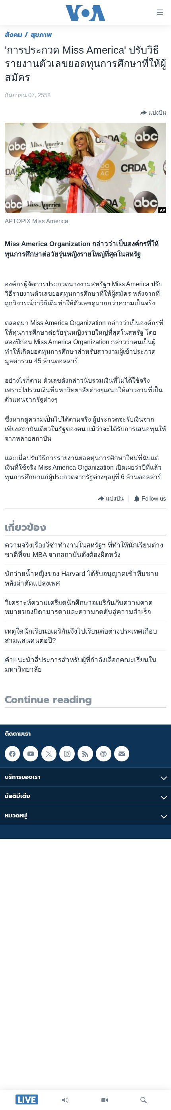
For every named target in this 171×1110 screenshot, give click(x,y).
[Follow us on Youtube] (30, 753)
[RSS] (85, 753)
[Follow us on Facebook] (12, 753)
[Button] (153, 113)
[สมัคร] (121, 753)
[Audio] (65, 1100)
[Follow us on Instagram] (66, 753)
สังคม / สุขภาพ (28, 34)
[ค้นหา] (143, 1100)
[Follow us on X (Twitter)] (48, 753)
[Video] (105, 1100)
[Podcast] (103, 753)
